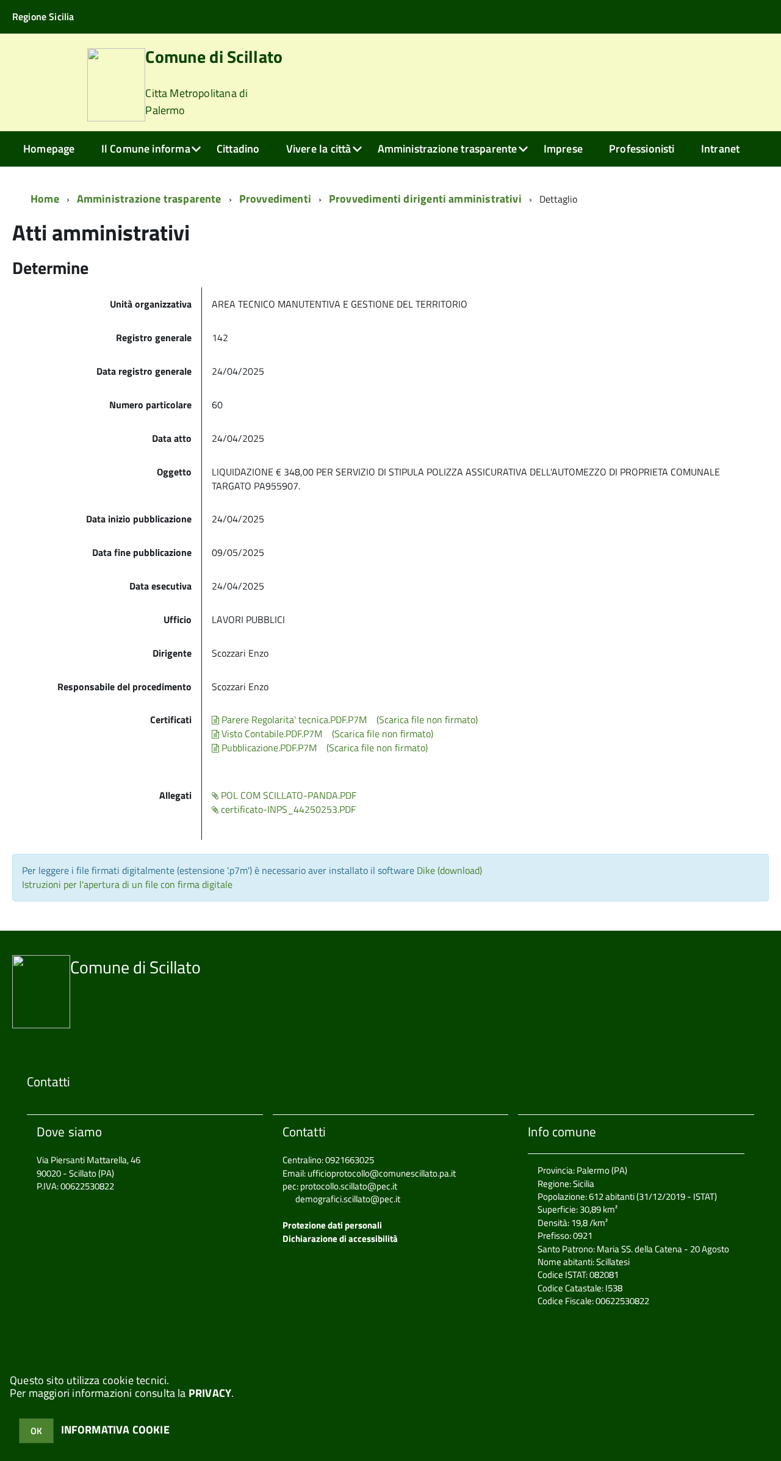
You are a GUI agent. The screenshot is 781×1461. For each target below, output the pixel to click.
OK (36, 1431)
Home (45, 198)
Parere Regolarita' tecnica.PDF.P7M (293, 719)
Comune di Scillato (214, 83)
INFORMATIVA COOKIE (115, 1429)
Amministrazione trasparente (447, 148)
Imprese (563, 148)
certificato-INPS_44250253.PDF (287, 809)
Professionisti (642, 148)
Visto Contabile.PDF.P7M (270, 733)
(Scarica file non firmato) (427, 719)
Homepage (48, 148)
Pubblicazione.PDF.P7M (268, 747)
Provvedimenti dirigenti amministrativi (425, 198)
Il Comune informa (145, 148)
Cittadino (238, 148)
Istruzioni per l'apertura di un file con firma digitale (127, 884)
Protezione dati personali (332, 1225)
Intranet (720, 148)
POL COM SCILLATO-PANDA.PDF (287, 795)
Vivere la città (318, 148)
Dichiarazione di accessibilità (340, 1239)
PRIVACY (210, 1393)
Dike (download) (449, 870)
